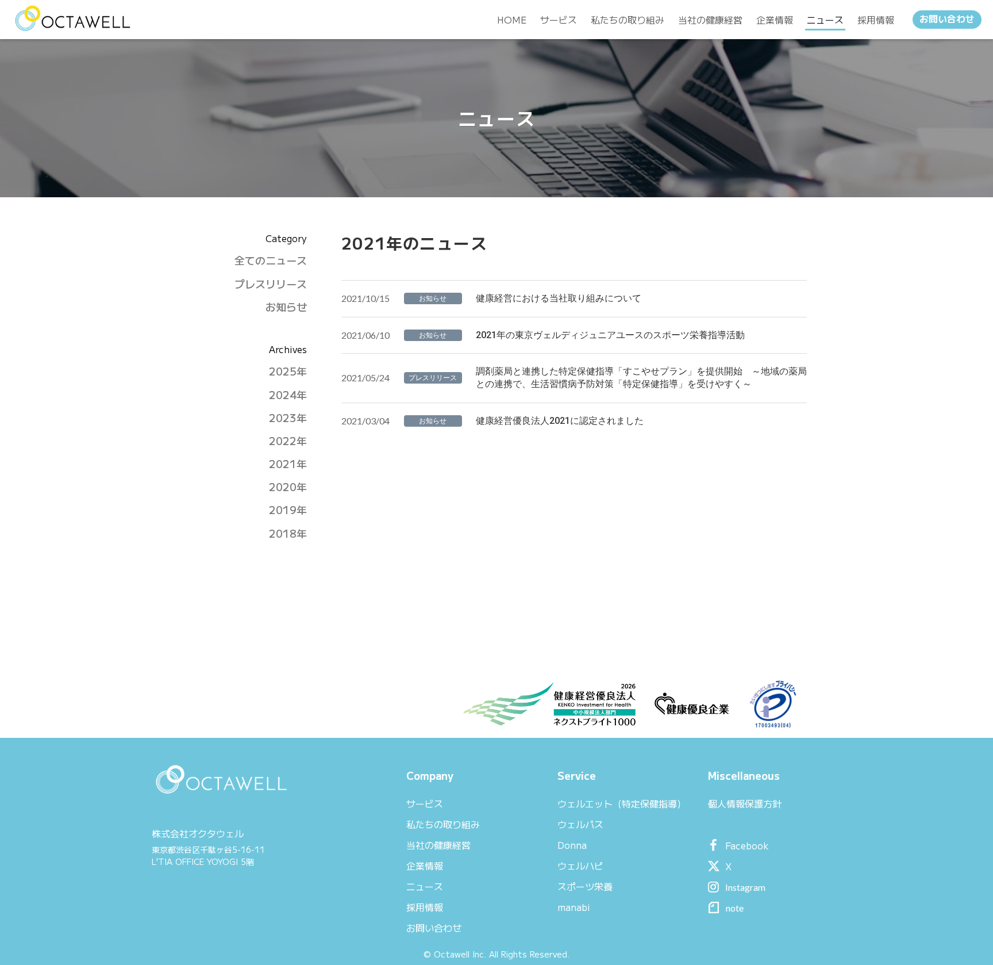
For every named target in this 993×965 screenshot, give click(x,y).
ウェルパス (580, 824)
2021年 (288, 464)
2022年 (288, 441)
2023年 (288, 418)
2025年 (288, 371)
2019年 (288, 510)
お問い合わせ (947, 19)
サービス (424, 803)
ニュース (424, 886)
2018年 (288, 533)
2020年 (288, 487)
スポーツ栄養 (585, 886)
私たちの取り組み (443, 824)
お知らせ (286, 307)
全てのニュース (270, 260)
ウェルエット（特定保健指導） (621, 803)
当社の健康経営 (438, 845)
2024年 (288, 395)
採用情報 (424, 907)
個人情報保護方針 (745, 803)
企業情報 (424, 865)
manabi (573, 907)
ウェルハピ (580, 865)
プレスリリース (270, 284)
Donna (572, 845)
